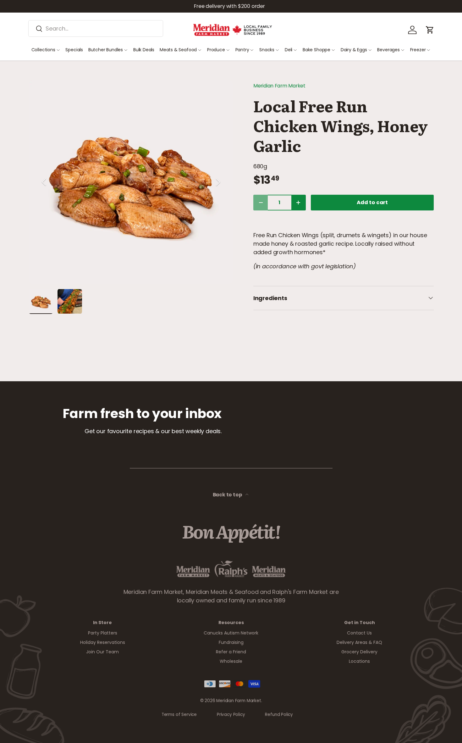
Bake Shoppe (316, 50)
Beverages (388, 50)
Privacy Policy (231, 715)
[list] (131, 182)
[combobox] (96, 28)
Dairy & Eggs (354, 50)
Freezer (418, 50)
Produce (216, 50)
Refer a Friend (231, 652)
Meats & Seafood (178, 50)
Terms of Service (179, 715)
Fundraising (231, 642)
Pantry (242, 50)
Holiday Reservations (102, 642)
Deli (288, 50)
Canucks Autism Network (231, 633)
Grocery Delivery (359, 652)
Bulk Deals (143, 50)
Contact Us (359, 633)
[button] (430, 30)
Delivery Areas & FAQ (359, 642)
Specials (74, 50)
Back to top (228, 494)
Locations (359, 661)
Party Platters (102, 633)
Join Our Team (102, 652)
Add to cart (372, 202)
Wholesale (231, 661)
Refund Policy (279, 715)
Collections (43, 50)
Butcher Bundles (105, 50)
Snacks (266, 50)
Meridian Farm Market (279, 85)
